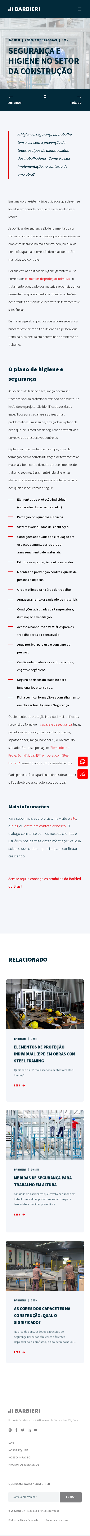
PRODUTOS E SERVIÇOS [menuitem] (23, 1465)
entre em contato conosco (45, 826)
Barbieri (14, 40)
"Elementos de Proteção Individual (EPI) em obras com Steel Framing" (38, 756)
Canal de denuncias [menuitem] (57, 1520)
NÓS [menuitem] (11, 1443)
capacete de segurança (56, 724)
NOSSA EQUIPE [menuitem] (18, 1450)
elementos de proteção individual (48, 279)
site (73, 818)
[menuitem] (25, 1438)
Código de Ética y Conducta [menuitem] (23, 1520)
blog (14, 826)
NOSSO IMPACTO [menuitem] (19, 1457)
